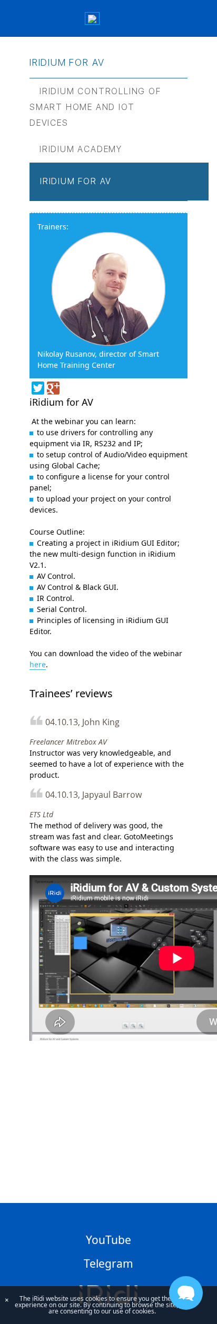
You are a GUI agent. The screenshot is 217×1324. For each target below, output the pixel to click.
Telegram (108, 1263)
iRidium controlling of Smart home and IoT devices (95, 107)
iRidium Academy (81, 149)
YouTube (108, 1239)
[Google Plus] (53, 388)
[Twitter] (38, 388)
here (37, 664)
